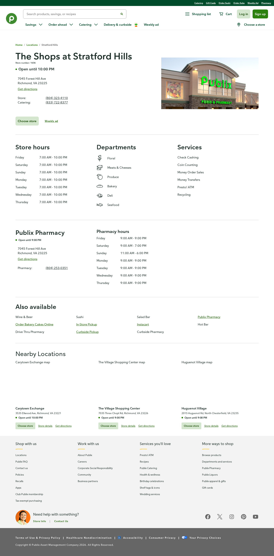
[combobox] (72, 14)
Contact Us (61, 521)
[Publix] (11, 19)
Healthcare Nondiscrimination (89, 537)
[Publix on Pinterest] (244, 518)
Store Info (39, 521)
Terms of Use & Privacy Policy (37, 537)
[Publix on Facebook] (208, 518)
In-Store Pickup (86, 324)
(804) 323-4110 (57, 98)
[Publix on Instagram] (232, 518)
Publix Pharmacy (209, 317)
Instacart (143, 324)
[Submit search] (122, 14)
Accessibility (133, 537)
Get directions (27, 89)
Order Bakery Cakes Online (34, 324)
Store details (45, 425)
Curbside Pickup (87, 332)
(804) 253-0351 (57, 268)
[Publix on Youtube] (256, 518)
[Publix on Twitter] (220, 518)
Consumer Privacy (162, 537)
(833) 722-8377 (57, 102)
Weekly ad (51, 121)
